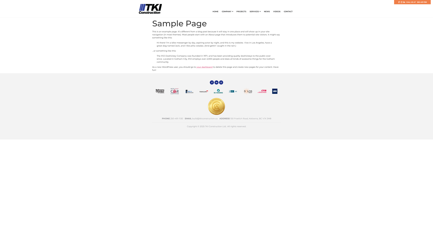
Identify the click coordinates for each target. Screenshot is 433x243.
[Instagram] (402, 2)
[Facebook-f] (399, 2)
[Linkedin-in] (404, 2)
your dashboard (205, 67)
